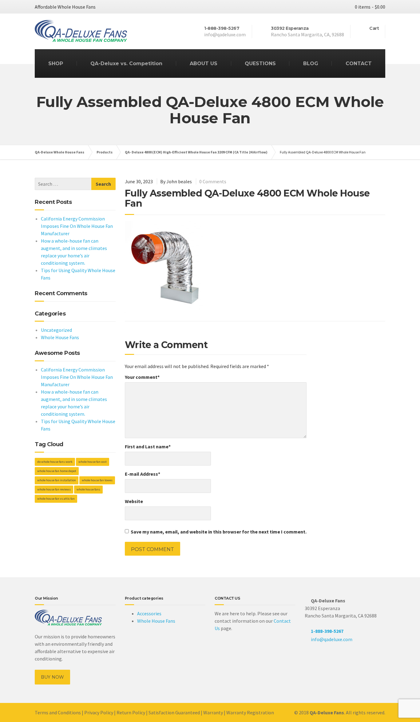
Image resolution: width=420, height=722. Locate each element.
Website (134, 501)
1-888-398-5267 (327, 631)
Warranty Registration (250, 712)
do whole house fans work (55, 462)
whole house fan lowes (97, 480)
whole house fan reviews (54, 489)
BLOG (310, 63)
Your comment (142, 377)
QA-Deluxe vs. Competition (126, 63)
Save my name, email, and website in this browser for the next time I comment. (219, 532)
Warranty (213, 712)
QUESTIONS (260, 63)
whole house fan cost (92, 462)
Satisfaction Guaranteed (174, 712)
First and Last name (148, 446)
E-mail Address (142, 474)
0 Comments (212, 181)
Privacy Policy (98, 712)
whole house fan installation (56, 480)
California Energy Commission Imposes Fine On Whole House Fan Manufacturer (77, 226)
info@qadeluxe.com (331, 639)
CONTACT (359, 63)
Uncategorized (56, 330)
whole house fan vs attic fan (56, 499)
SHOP (55, 63)
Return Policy (131, 712)
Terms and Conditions (58, 712)
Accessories (149, 613)
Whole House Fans (60, 337)
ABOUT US (203, 63)
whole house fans (88, 489)
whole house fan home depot (56, 471)
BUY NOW (52, 677)
